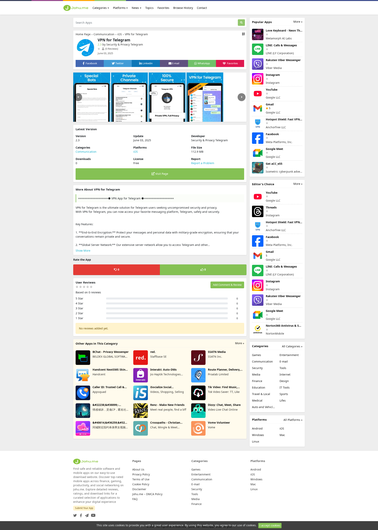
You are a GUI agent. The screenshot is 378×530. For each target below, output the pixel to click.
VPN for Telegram (136, 34)
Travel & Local (261, 394)
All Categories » (292, 346)
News (135, 8)
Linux (255, 441)
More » (239, 343)
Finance (257, 381)
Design (284, 381)
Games (256, 355)
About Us (138, 469)
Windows (258, 435)
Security (257, 368)
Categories (100, 8)
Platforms (119, 8)
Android (257, 428)
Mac (282, 435)
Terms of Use (140, 479)
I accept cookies (269, 525)
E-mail (284, 361)
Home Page (83, 34)
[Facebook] (80, 514)
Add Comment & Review (227, 284)
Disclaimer (139, 489)
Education (258, 387)
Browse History (183, 8)
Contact (202, 8)
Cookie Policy (140, 484)
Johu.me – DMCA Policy (147, 494)
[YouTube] (92, 514)
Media (256, 374)
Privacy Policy (141, 474)
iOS (119, 34)
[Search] (241, 22)
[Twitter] (75, 514)
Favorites (163, 8)
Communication (104, 34)
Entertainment (289, 355)
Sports (284, 394)
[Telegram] (86, 514)
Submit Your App (84, 508)
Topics (149, 8)
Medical (257, 400)
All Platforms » (293, 420)
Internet (285, 374)
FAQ (135, 499)
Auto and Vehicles (263, 407)
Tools (283, 368)
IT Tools (285, 387)
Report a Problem (202, 163)
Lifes (283, 400)
